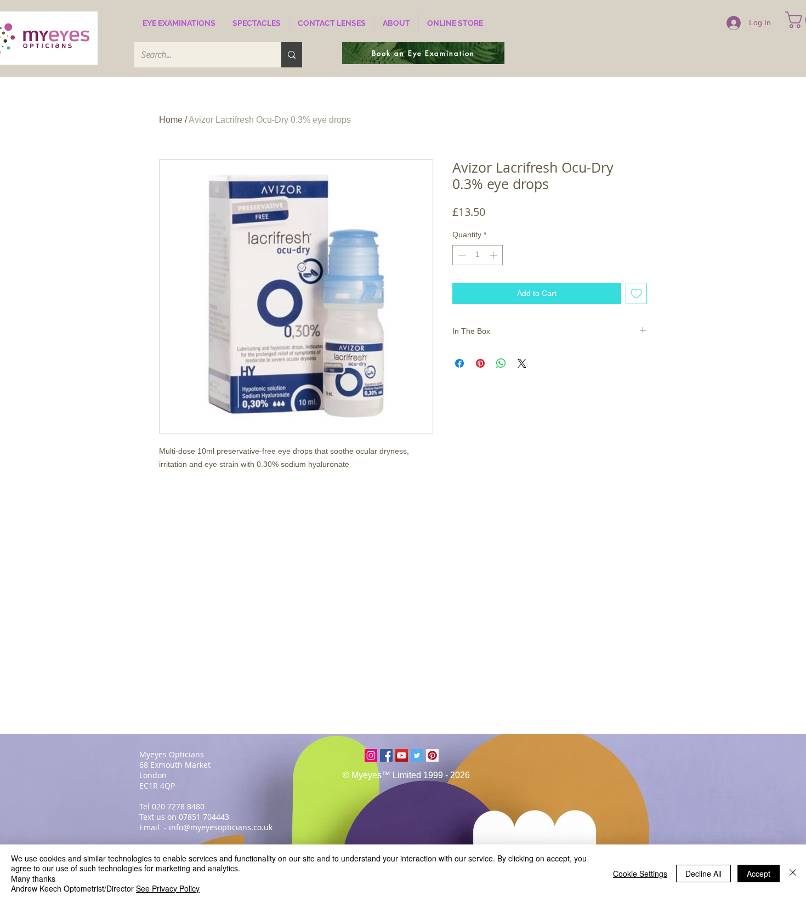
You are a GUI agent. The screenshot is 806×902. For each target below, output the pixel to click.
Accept (758, 873)
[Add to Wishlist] (636, 293)
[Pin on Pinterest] (480, 363)
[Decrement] (461, 255)
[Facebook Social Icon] (386, 755)
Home (171, 119)
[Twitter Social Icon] (417, 755)
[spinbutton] (477, 255)
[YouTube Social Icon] (401, 755)
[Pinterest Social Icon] (432, 755)
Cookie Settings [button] (640, 873)
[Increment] (494, 255)
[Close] (792, 873)
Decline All (703, 873)
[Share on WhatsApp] (501, 363)
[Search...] (291, 54)
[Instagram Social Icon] (371, 755)
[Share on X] (522, 363)
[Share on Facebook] (459, 363)
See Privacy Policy (168, 888)
